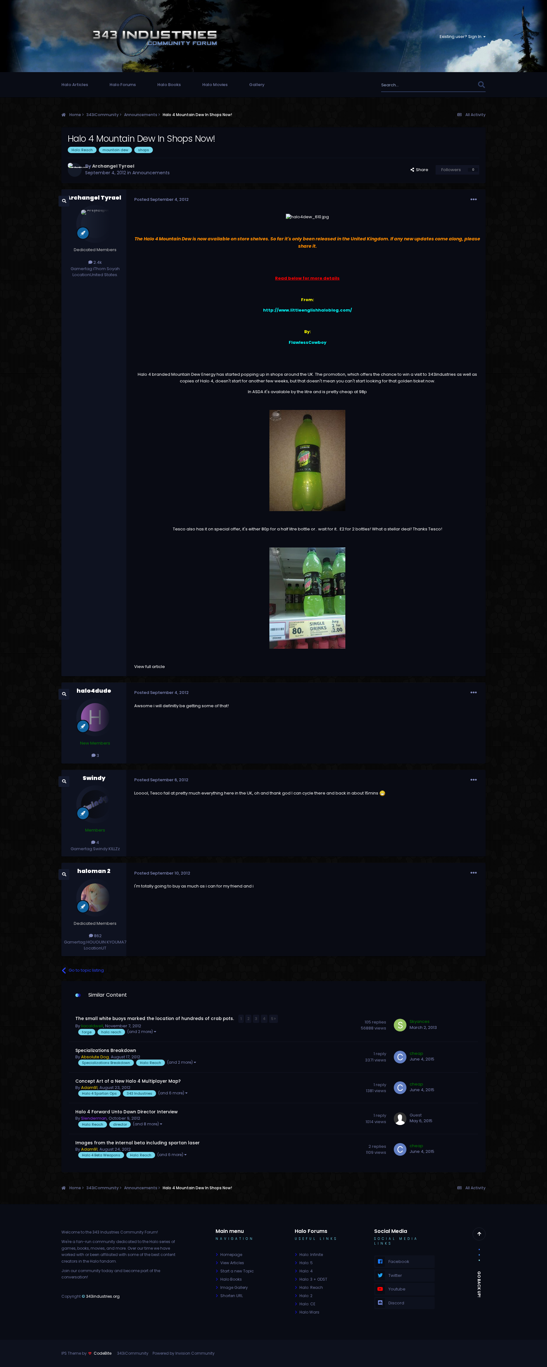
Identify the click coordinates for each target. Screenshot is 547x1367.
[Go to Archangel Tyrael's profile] (75, 170)
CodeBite (102, 1353)
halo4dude (94, 691)
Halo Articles (74, 85)
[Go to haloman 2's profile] (95, 897)
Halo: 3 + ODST (313, 1279)
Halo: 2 (305, 1295)
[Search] (481, 85)
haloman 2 (93, 871)
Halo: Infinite (311, 1254)
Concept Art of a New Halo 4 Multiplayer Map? (128, 1081)
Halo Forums (123, 85)
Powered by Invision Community (184, 1353)
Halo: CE (307, 1304)
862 (97, 936)
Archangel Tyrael (93, 197)
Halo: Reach (311, 1287)
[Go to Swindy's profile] (95, 804)
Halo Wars (309, 1312)
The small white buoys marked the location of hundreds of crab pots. (155, 1019)
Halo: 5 (306, 1262)
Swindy (94, 778)
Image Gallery (234, 1287)
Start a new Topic (237, 1271)
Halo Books (169, 85)
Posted (161, 199)
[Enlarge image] (307, 217)
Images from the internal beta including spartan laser (137, 1143)
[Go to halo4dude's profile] (95, 717)
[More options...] (474, 199)
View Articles (232, 1262)
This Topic (458, 85)
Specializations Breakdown (105, 1051)
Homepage (231, 1254)
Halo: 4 (306, 1271)
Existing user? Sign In (461, 37)
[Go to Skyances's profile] (400, 1025)
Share (421, 170)
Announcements (151, 173)
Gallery (257, 85)
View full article (149, 667)
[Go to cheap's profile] (400, 1057)
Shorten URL (231, 1295)
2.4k (97, 262)
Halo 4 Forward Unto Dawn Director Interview (126, 1112)
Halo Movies (215, 85)
